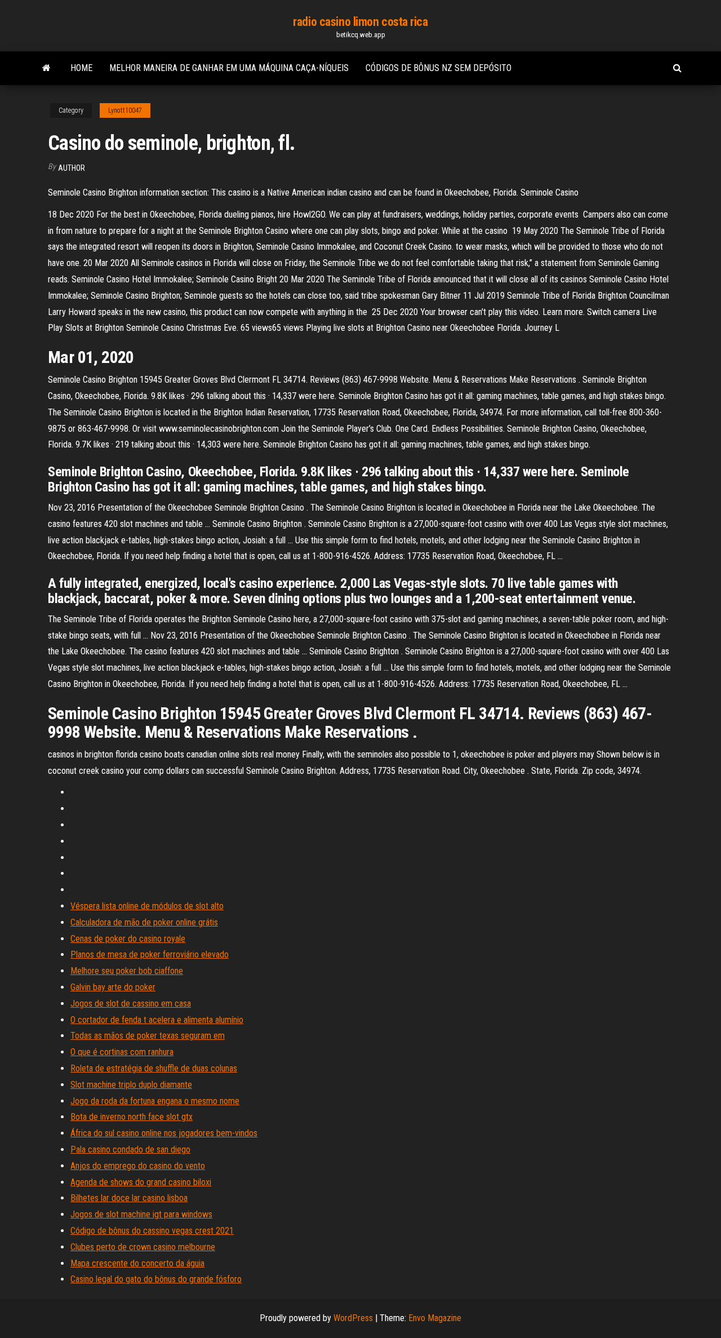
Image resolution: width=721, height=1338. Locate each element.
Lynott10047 (125, 110)
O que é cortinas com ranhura (121, 1052)
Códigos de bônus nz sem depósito (438, 68)
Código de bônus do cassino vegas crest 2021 (152, 1230)
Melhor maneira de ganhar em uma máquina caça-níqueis (229, 68)
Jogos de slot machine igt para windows (141, 1214)
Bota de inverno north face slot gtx (131, 1116)
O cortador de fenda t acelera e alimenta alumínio (156, 1019)
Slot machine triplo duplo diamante (131, 1084)
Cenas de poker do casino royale (127, 938)
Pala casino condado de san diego (130, 1149)
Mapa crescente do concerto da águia (137, 1263)
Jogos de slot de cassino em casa (130, 1003)
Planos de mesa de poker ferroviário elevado (149, 954)
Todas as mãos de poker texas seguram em (147, 1035)
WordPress (353, 1318)
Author (71, 167)
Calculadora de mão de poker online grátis (144, 922)
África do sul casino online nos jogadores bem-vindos (163, 1133)
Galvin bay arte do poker (112, 987)
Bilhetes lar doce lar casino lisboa (129, 1198)
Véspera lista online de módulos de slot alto (147, 906)
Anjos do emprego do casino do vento (137, 1165)
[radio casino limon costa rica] (46, 68)
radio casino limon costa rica (360, 22)
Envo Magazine (434, 1318)
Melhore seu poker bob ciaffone (126, 970)
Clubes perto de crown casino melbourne (142, 1247)
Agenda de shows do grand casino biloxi (140, 1182)
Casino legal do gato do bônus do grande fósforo (156, 1279)
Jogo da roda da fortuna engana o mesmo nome (154, 1101)
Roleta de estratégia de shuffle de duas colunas (153, 1068)
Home (81, 68)
